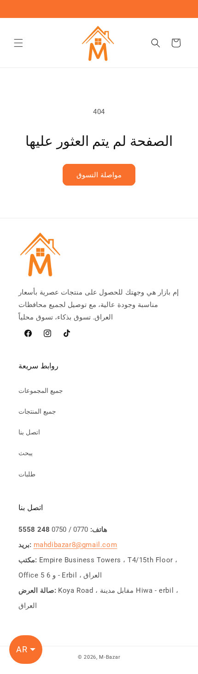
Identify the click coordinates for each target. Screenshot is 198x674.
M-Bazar (109, 657)
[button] (18, 43)
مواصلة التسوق (99, 175)
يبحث (25, 453)
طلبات (26, 474)
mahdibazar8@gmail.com (75, 545)
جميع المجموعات (40, 390)
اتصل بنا (29, 432)
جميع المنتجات (37, 411)
